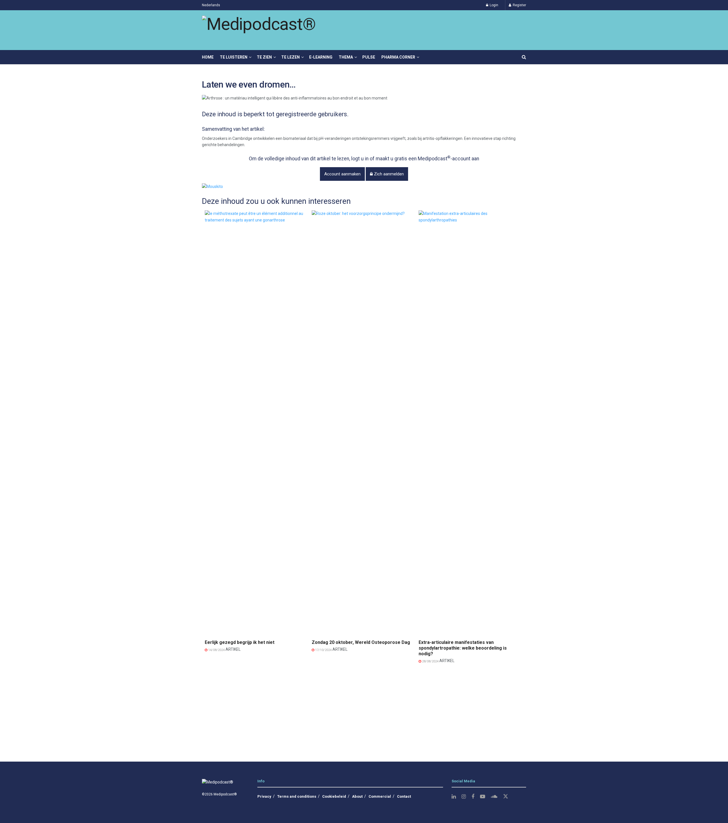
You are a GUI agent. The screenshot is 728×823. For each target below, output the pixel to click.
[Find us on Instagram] (464, 796)
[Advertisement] (364, 710)
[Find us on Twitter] (505, 796)
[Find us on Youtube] (482, 796)
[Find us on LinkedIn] (454, 796)
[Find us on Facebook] (472, 796)
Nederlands (211, 5)
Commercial (380, 796)
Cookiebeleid (334, 796)
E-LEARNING (320, 57)
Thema (346, 57)
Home (208, 57)
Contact (404, 796)
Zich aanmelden (388, 174)
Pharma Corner (398, 57)
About (357, 796)
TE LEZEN (290, 57)
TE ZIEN (264, 57)
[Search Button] (524, 57)
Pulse (368, 57)
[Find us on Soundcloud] (494, 796)
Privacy (264, 796)
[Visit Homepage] (259, 30)
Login (493, 5)
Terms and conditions (296, 796)
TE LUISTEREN (233, 57)
